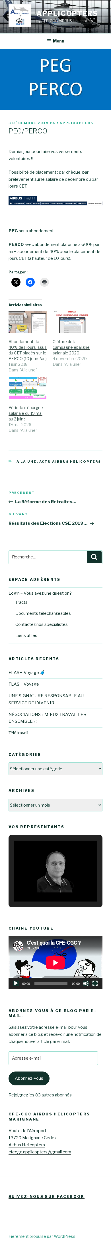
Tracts (21, 602)
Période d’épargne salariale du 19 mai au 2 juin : (26, 413)
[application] (55, 962)
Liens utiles (26, 635)
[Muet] (86, 983)
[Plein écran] (95, 983)
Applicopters (67, 13)
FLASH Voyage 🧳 (27, 672)
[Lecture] (16, 983)
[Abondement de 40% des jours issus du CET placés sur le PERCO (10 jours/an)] (28, 322)
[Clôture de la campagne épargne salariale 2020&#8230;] (72, 322)
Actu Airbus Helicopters (70, 462)
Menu (58, 41)
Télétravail (18, 732)
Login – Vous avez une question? (40, 593)
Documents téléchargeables (43, 613)
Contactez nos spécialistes (41, 624)
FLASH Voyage (24, 684)
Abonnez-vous (29, 1078)
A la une (27, 462)
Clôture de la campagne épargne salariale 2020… (71, 347)
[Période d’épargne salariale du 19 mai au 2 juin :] (28, 388)
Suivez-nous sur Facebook (47, 1196)
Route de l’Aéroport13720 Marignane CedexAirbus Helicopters (33, 1137)
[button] (42, 886)
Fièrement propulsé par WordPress (42, 1236)
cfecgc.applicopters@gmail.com (40, 1152)
